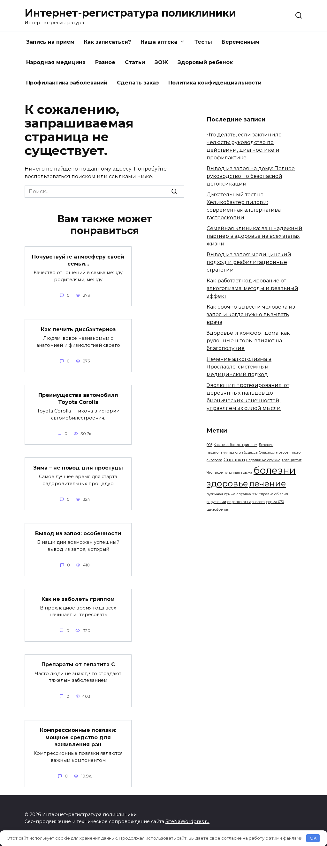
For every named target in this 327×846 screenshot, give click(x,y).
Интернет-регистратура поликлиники (130, 13)
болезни (275, 470)
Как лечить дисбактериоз (78, 329)
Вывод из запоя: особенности (78, 533)
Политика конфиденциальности (215, 83)
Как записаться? (107, 42)
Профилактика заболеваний (66, 83)
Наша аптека (159, 42)
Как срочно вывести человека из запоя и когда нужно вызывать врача (251, 314)
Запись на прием (50, 42)
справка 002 (247, 494)
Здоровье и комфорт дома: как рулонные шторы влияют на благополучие (248, 340)
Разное (105, 62)
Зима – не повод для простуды (78, 467)
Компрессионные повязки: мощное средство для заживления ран (78, 737)
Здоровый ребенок (205, 62)
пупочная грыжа (221, 494)
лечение (267, 483)
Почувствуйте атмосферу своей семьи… (78, 259)
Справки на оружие (263, 460)
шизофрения (218, 509)
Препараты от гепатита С (78, 664)
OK (313, 838)
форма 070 (275, 502)
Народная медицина (56, 62)
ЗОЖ (161, 62)
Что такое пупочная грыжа (229, 472)
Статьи (135, 62)
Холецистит (291, 460)
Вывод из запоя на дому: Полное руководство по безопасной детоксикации (251, 176)
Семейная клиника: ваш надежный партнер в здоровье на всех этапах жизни (254, 236)
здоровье (227, 483)
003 (209, 445)
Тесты (203, 42)
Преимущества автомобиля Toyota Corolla (78, 398)
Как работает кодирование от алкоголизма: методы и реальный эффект (252, 288)
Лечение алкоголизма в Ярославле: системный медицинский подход (239, 366)
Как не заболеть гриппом (78, 599)
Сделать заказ (138, 83)
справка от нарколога (246, 502)
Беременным (240, 42)
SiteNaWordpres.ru (187, 821)
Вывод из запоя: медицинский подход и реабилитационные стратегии (249, 262)
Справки (234, 460)
